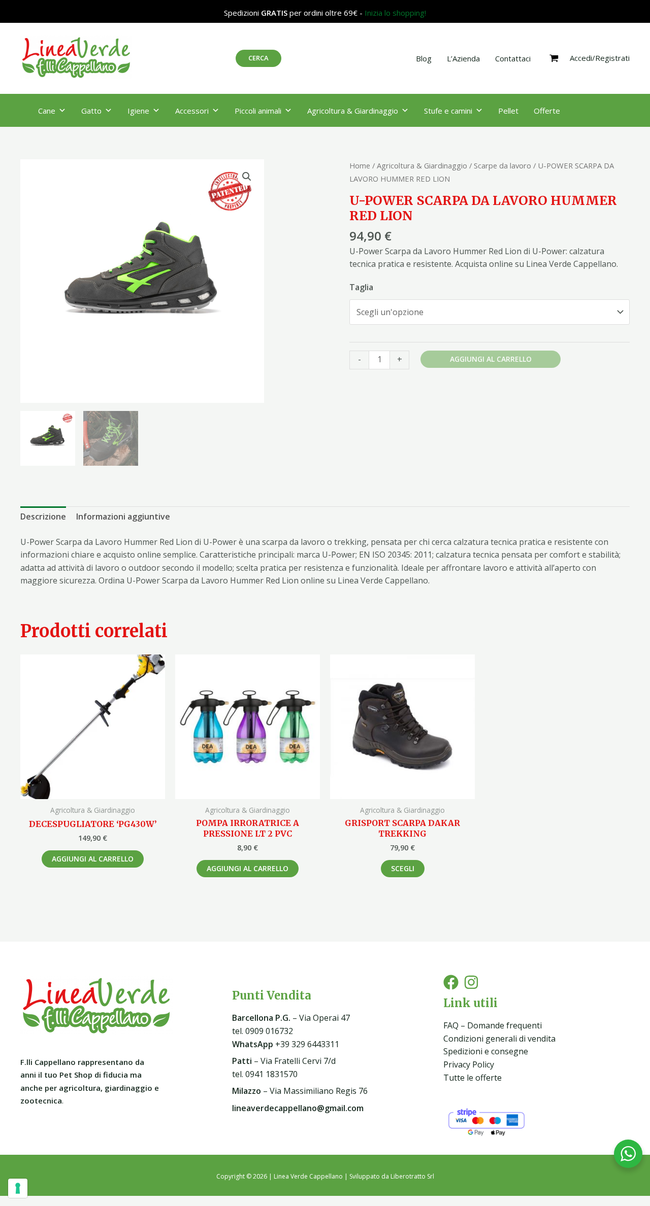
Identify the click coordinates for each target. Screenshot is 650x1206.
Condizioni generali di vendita (499, 1038)
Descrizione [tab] (43, 516)
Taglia (361, 287)
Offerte (547, 111)
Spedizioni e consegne (485, 1051)
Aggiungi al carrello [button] (93, 859)
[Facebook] (451, 982)
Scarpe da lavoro (502, 165)
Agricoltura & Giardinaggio (352, 111)
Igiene (138, 111)
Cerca (258, 57)
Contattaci (513, 58)
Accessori (192, 111)
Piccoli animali (258, 111)
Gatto (91, 111)
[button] (247, 176)
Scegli (402, 868)
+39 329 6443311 (285, 1044)
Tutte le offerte (472, 1077)
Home (359, 165)
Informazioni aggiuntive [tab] (123, 516)
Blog (424, 58)
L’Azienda (463, 58)
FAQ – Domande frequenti (492, 1025)
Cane (46, 111)
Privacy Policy (468, 1064)
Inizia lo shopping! (395, 13)
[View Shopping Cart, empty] (554, 58)
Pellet (508, 111)
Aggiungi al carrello (491, 359)
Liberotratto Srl (412, 1176)
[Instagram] (471, 982)
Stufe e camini (448, 111)
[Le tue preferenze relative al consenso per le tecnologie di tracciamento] (17, 1188)
